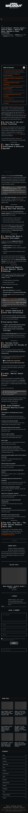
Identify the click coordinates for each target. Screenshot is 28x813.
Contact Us (22, 807)
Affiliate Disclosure (7, 807)
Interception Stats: (10, 98)
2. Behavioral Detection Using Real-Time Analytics (13, 79)
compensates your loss (15, 358)
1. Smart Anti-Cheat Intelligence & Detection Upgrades (11, 74)
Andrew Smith (9, 34)
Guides (15, 770)
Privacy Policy (16, 807)
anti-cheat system (16, 134)
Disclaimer (19, 806)
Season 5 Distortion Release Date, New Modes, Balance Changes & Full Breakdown (20, 744)
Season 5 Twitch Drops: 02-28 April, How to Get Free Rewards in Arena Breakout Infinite (20, 713)
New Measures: (9, 91)
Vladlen (15, 797)
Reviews (15, 785)
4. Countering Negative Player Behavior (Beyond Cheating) (12, 87)
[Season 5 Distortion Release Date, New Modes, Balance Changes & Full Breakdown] (21, 737)
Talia (15, 791)
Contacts (15, 761)
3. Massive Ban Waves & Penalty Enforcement (11, 83)
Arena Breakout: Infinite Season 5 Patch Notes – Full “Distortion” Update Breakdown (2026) (7, 713)
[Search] (26, 19)
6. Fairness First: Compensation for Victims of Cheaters (13, 102)
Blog (15, 755)
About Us (8, 806)
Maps (15, 776)
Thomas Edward (15, 794)
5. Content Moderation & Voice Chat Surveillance (12, 95)
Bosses (15, 758)
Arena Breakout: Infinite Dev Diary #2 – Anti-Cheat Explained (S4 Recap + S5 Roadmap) (7, 744)
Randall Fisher (15, 782)
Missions (15, 779)
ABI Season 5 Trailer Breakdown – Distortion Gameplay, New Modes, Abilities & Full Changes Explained (20, 728)
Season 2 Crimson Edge (11, 299)
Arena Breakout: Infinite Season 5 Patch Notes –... (14, 587)
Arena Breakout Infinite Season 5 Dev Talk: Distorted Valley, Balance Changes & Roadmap (6, 728)
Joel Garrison (15, 773)
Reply (2, 606)
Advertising (13, 806)
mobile (18, 200)
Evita (15, 767)
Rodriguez (15, 788)
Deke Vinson (15, 764)
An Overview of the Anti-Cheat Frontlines (14, 71)
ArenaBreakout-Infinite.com (8, 534)
